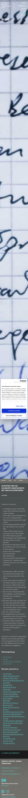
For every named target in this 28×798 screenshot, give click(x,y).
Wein (24, 3)
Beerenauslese (8, 705)
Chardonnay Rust (9, 743)
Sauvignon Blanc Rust (10, 678)
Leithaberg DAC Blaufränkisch (13, 734)
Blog (24, 9)
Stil (15, 480)
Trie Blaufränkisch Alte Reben (12, 661)
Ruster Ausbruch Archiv (11, 707)
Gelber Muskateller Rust (11, 676)
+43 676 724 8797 (7, 771)
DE (22, 15)
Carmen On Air (8, 741)
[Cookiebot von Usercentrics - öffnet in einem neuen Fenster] (20, 381)
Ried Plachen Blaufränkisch (12, 714)
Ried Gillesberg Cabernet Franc (13, 712)
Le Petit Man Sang (9, 739)
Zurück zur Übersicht (11, 753)
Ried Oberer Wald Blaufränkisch (14, 716)
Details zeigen (19, 406)
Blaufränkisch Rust (9, 687)
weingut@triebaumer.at (10, 774)
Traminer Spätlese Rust (11, 696)
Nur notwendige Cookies (14, 415)
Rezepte (21, 480)
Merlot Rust (7, 690)
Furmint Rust (7, 674)
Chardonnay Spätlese (10, 694)
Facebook (4, 797)
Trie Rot (5, 659)
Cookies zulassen (14, 410)
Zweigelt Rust (7, 664)
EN (25, 15)
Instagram (13, 797)
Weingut (22, 6)
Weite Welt (6, 701)
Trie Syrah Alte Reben (10, 728)
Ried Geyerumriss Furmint (12, 730)
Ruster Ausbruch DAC (10, 732)
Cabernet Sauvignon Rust (11, 692)
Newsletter (5, 786)
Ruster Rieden (7, 657)
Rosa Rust (6, 737)
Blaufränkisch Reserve (10, 703)
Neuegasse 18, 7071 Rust (10, 768)
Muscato (6, 710)
